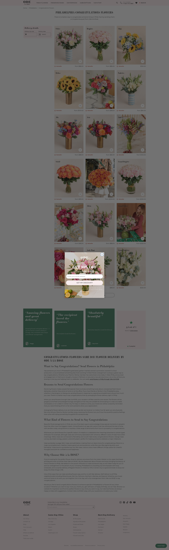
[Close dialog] (102, 254)
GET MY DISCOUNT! (84, 283)
